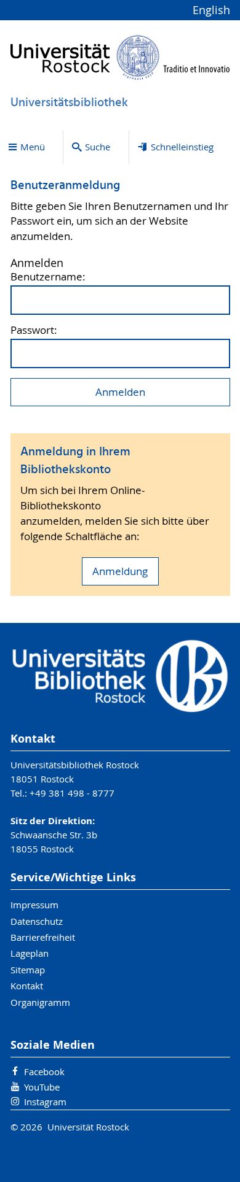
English (211, 10)
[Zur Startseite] (120, 57)
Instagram (45, 1101)
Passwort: (33, 330)
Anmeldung (120, 571)
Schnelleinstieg (182, 147)
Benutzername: (48, 277)
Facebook (44, 1071)
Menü (32, 147)
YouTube (42, 1087)
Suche (97, 147)
